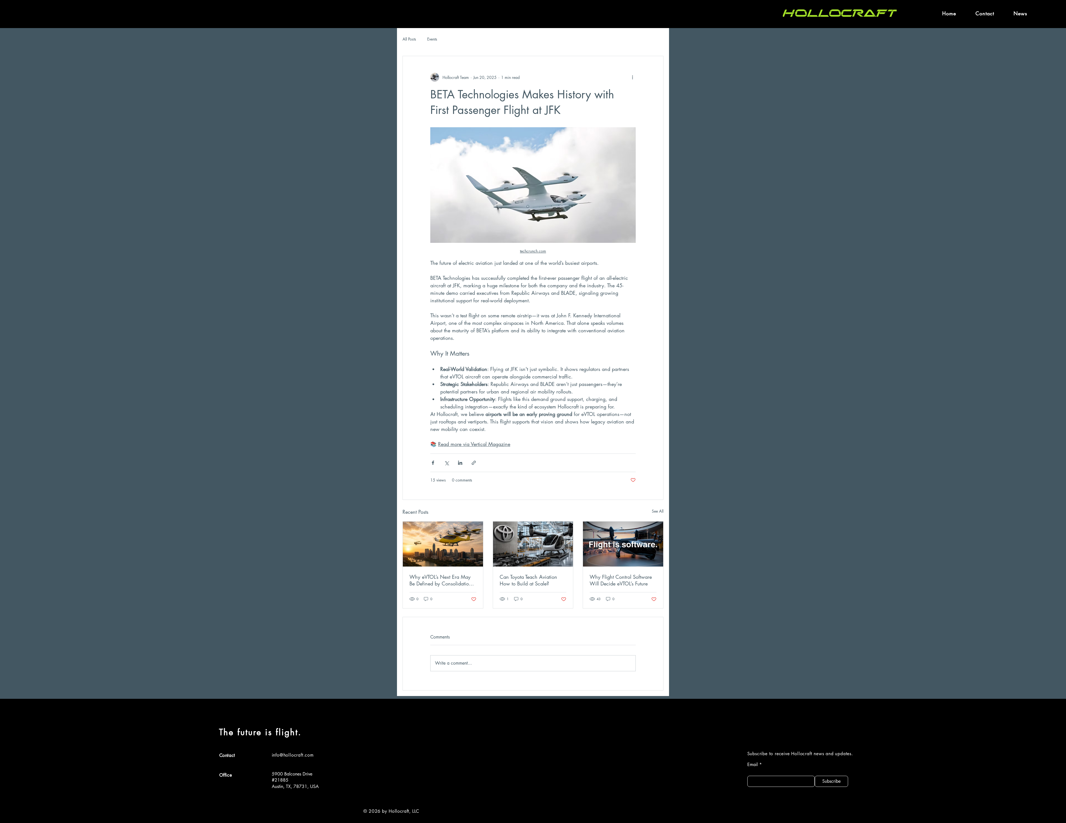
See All (657, 511)
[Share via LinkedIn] (460, 462)
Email (752, 764)
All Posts (409, 39)
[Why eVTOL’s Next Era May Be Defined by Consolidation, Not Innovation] (443, 544)
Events (432, 39)
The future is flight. (260, 732)
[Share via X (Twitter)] (446, 462)
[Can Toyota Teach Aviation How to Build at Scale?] (533, 544)
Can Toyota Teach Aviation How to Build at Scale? (528, 580)
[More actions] (632, 77)
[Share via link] (473, 462)
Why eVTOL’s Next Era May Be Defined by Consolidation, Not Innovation (441, 580)
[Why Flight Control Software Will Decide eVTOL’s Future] (623, 544)
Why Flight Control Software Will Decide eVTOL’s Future (621, 580)
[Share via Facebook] (433, 462)
